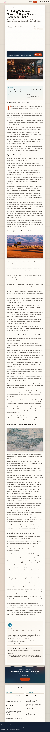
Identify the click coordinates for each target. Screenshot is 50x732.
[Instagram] (42, 1)
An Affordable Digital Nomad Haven (16, 89)
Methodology (14, 661)
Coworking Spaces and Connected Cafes (15, 94)
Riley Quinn (10, 26)
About (39, 659)
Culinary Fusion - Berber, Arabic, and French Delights (34, 90)
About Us (10, 727)
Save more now (25, 679)
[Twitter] (38, 1)
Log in (30, 1)
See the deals (38, 54)
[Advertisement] (25, 40)
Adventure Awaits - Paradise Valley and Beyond (34, 93)
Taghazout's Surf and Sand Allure (15, 92)
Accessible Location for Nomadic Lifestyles (33, 97)
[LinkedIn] (46, 1)
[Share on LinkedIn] (40, 29)
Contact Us (15, 727)
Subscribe (3, 729)
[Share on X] (35, 29)
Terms (46, 727)
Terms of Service (28, 727)
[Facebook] (40, 1)
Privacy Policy (21, 727)
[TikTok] (48, 1)
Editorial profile (11, 643)
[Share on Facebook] (38, 29)
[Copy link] (42, 29)
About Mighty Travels (18, 643)
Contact (23, 643)
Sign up (35, 1)
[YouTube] (44, 1)
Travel (11, 7)
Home (8, 7)
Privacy (42, 727)
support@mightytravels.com (15, 729)
